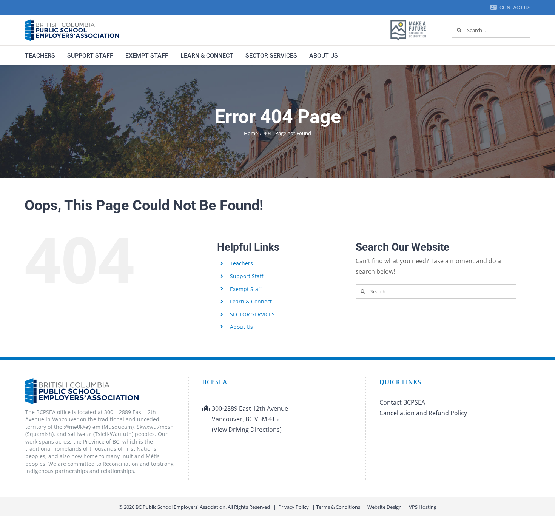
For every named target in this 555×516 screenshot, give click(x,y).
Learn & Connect (251, 301)
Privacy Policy (293, 507)
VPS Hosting (422, 507)
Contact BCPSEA (402, 402)
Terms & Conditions (338, 507)
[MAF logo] (408, 20)
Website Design (384, 507)
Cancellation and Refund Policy (423, 413)
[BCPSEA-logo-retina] (72, 22)
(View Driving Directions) (247, 429)
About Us (241, 326)
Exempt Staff (246, 289)
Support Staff (246, 276)
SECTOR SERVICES (252, 314)
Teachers (241, 263)
